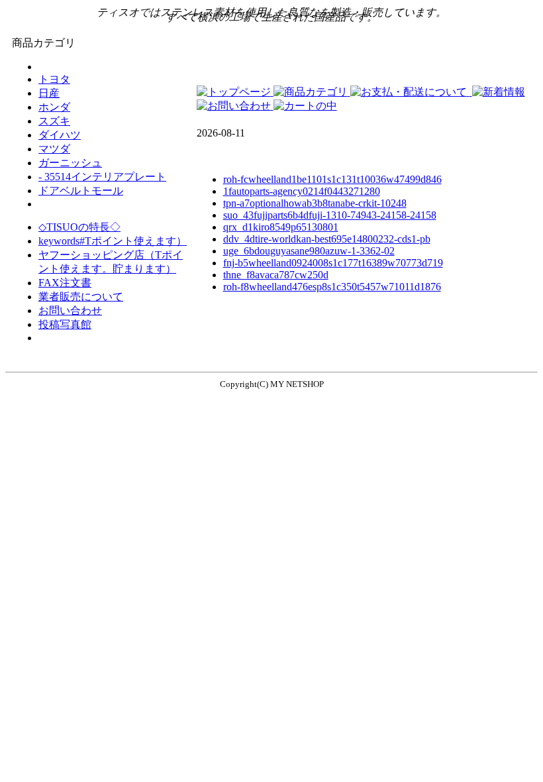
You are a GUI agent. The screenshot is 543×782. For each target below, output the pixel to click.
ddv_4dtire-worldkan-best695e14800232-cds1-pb (326, 239)
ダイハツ (59, 134)
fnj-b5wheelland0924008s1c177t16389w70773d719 (333, 262)
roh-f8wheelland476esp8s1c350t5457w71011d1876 (332, 286)
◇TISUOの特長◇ (79, 227)
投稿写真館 (64, 324)
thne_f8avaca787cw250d (275, 274)
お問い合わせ (70, 310)
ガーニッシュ (70, 162)
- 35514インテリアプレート (102, 176)
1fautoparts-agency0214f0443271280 (301, 191)
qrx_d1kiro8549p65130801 (280, 227)
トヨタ (54, 79)
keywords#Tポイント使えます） (112, 241)
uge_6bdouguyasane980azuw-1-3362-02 (309, 250)
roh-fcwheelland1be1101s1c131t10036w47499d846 (332, 179)
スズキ (54, 121)
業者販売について (80, 296)
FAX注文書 (64, 282)
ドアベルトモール (80, 190)
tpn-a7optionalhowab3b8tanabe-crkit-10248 (315, 203)
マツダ (54, 148)
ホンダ (54, 107)
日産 (49, 93)
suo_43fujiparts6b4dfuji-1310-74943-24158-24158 (329, 215)
